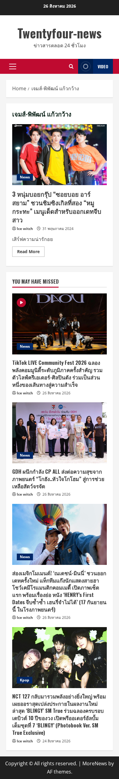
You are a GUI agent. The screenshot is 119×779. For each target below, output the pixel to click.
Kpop (24, 680)
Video (103, 66)
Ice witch (25, 228)
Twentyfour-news (59, 33)
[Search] (71, 66)
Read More (31, 252)
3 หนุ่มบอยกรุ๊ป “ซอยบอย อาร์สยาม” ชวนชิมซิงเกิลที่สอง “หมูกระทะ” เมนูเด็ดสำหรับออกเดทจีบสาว (59, 154)
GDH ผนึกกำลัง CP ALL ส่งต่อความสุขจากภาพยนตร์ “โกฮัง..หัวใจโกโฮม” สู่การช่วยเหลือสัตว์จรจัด (58, 479)
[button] (12, 66)
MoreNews (94, 763)
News (25, 177)
